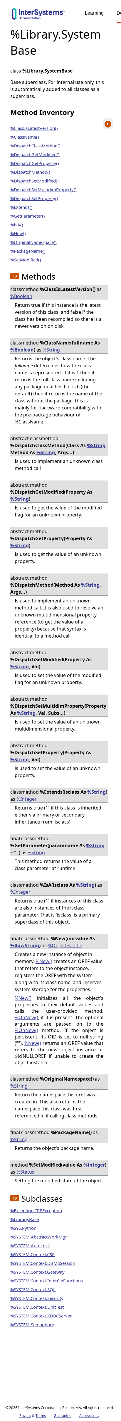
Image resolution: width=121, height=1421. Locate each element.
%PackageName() (28, 251)
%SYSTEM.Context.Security (36, 1298)
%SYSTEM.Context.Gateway (37, 1272)
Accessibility (89, 1415)
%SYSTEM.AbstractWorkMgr (38, 1237)
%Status (25, 1172)
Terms (41, 1415)
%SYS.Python (23, 1228)
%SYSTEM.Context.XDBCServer (41, 1316)
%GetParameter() (27, 216)
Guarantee (62, 1415)
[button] (14, 276)
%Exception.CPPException (36, 1210)
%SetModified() (25, 260)
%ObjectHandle (65, 945)
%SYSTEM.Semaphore (32, 1324)
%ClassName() (24, 137)
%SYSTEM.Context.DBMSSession (42, 1263)
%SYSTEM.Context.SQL (33, 1289)
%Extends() (21, 207)
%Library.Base (24, 1219)
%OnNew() (26, 1017)
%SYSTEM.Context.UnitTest (37, 1307)
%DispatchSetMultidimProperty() (43, 189)
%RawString (24, 945)
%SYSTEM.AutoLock (30, 1245)
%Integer (26, 799)
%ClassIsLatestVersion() (34, 128)
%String (51, 350)
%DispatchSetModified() (34, 181)
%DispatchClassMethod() (35, 146)
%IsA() (16, 225)
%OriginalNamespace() (33, 242)
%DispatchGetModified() (35, 154)
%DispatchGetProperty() (34, 163)
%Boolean (21, 296)
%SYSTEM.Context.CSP (32, 1254)
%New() (18, 233)
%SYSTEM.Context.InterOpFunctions (46, 1281)
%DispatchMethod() (30, 172)
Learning (94, 13)
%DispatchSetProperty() (34, 198)
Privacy (25, 1415)
